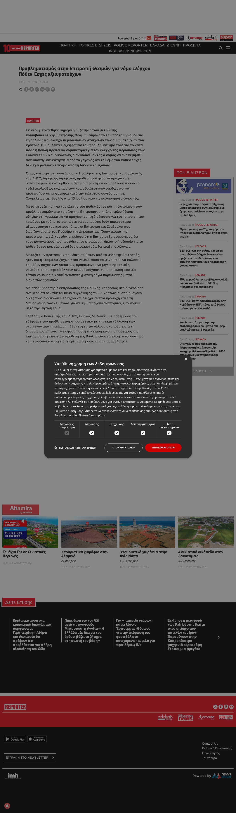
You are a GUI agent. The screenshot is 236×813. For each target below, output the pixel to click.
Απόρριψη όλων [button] (123, 447)
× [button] (185, 359)
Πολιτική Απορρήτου (92, 415)
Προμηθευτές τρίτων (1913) (151, 388)
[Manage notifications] (7, 806)
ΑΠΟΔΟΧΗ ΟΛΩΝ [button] (163, 447)
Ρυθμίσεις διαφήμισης (68, 411)
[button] (75, 448)
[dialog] (118, 406)
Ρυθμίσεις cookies (65, 415)
